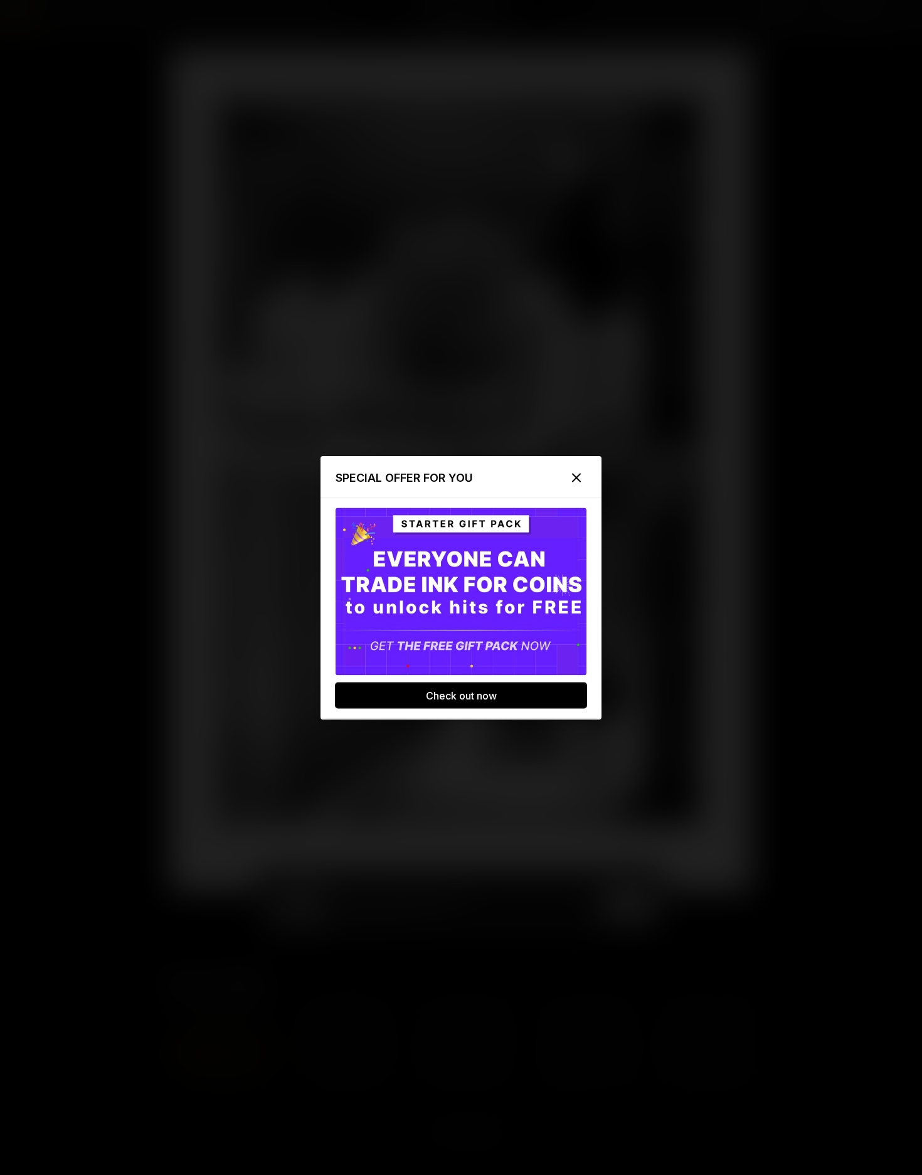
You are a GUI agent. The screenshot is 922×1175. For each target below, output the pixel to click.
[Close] (576, 477)
